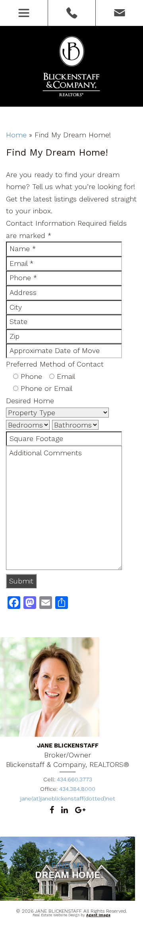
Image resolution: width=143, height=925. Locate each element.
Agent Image (98, 915)
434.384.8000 (77, 789)
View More (68, 899)
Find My (67, 870)
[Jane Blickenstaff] (71, 67)
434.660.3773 (71, 13)
